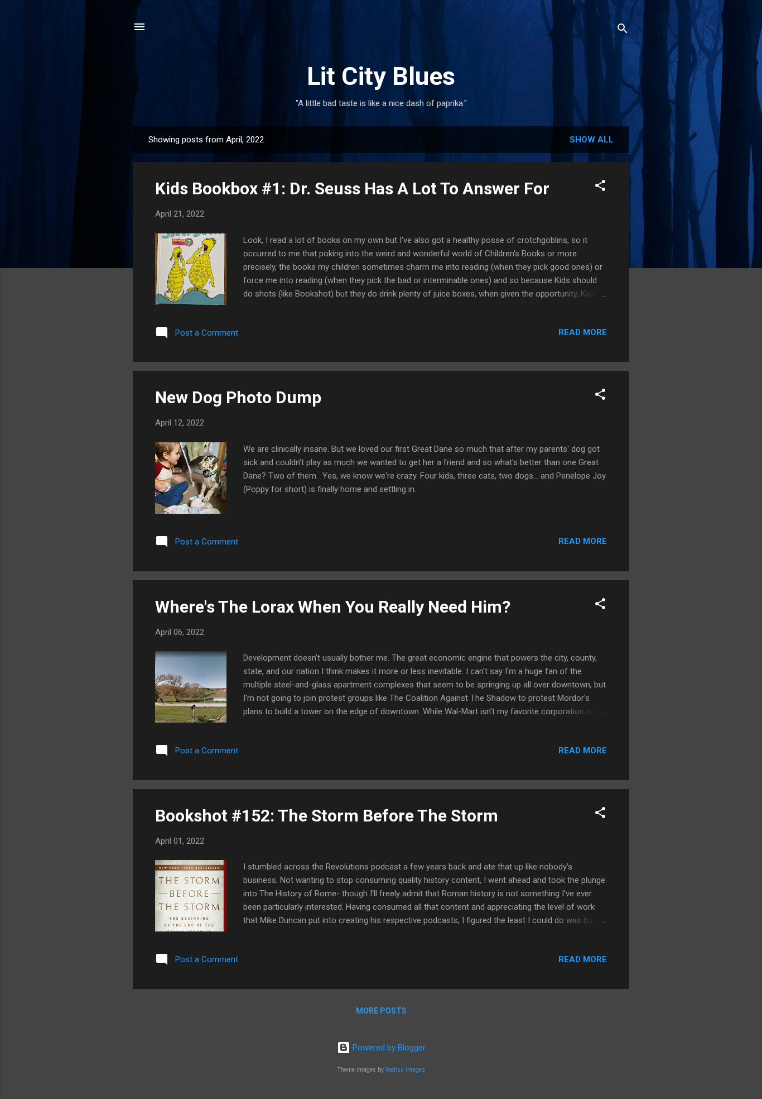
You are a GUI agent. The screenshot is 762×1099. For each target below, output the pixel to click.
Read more (582, 332)
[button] (600, 187)
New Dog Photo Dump (238, 397)
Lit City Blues (381, 76)
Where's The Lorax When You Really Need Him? (332, 607)
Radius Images (405, 1069)
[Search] (622, 30)
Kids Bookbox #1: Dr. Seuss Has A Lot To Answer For (352, 188)
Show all (592, 140)
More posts (381, 1010)
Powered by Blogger (388, 1048)
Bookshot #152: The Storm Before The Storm (326, 815)
